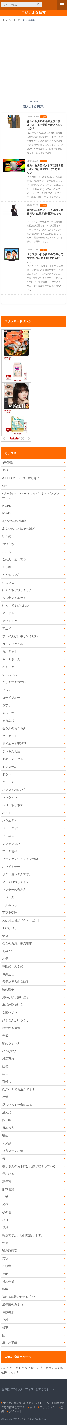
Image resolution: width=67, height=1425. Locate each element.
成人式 (6, 1112)
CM (4, 485)
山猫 (5, 1066)
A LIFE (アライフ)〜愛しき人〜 (22, 478)
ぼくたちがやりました (17, 590)
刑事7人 (7, 951)
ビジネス (8, 835)
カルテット (9, 651)
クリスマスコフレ (14, 682)
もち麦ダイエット (14, 597)
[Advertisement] (33, 60)
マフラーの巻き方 (14, 889)
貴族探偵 (8, 1281)
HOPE (6, 505)
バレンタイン (11, 828)
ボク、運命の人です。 (17, 874)
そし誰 (6, 567)
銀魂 (5, 1327)
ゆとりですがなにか (15, 605)
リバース (8, 897)
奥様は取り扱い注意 (15, 997)
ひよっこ (8, 582)
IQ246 (6, 513)
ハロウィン (9, 797)
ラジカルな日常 (33, 12)
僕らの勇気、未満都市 (17, 943)
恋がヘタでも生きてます (18, 1089)
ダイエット (9, 736)
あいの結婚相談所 (14, 521)
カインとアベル (12, 643)
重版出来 (8, 1312)
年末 (5, 1074)
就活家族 (8, 1058)
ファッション (11, 843)
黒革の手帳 (9, 1342)
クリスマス (9, 674)
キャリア (8, 666)
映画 (5, 1135)
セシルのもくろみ (14, 728)
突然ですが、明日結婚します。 (23, 1235)
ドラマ (17, 20)
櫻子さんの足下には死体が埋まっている (29, 1166)
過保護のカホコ (12, 1304)
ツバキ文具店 (11, 751)
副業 (5, 958)
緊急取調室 (9, 1250)
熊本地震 (8, 1189)
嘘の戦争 (8, 989)
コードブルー (11, 697)
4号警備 (7, 462)
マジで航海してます (15, 882)
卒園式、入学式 (12, 966)
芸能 (5, 1273)
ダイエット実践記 (14, 743)
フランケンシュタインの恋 (20, 859)
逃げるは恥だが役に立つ (18, 1296)
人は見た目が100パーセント (21, 920)
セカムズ (8, 720)
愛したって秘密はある (17, 1104)
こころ (6, 551)
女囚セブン (9, 1012)
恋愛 (5, 1097)
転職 (5, 1289)
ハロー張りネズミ (14, 805)
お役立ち (8, 544)
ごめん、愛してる (14, 559)
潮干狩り (8, 1181)
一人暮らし (9, 905)
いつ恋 (6, 536)
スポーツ (8, 713)
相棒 (5, 1204)
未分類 (6, 1143)
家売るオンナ (11, 1043)
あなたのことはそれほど (18, 528)
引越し (6, 1081)
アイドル (8, 613)
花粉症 (6, 1266)
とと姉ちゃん (11, 574)
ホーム (7, 20)
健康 (5, 935)
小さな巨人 (9, 1051)
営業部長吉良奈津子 (15, 981)
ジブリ (6, 705)
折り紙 (6, 1120)
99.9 (5, 470)
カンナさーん (11, 659)
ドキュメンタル (12, 759)
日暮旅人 (8, 1127)
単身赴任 (8, 974)
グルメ (6, 690)
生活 (5, 1196)
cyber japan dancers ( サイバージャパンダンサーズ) (31, 495)
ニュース (8, 782)
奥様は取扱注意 (12, 1004)
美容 (5, 1258)
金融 (5, 1319)
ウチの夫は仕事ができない (20, 636)
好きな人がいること (15, 1020)
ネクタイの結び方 (14, 789)
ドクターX (9, 766)
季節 (5, 1035)
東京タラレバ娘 (12, 1150)
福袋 (5, 1227)
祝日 (5, 1220)
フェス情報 (9, 851)
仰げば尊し (9, 928)
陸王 (5, 1335)
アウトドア (9, 620)
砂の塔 (6, 1212)
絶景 (5, 1243)
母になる (8, 1173)
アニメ (6, 628)
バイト (6, 812)
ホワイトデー (11, 866)
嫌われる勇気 (11, 1027)
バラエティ (9, 820)
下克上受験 (9, 912)
